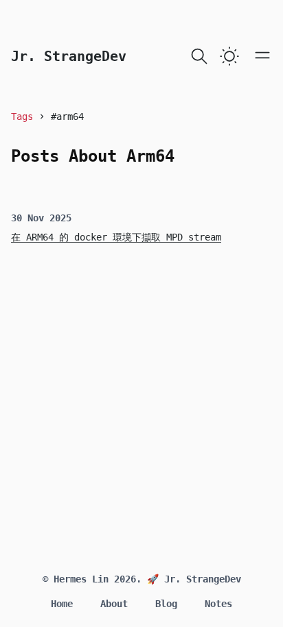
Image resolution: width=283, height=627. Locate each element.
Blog (166, 603)
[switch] (229, 56)
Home (62, 603)
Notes (218, 603)
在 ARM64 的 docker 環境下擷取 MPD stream (116, 237)
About (114, 603)
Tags (22, 116)
